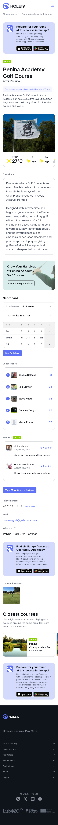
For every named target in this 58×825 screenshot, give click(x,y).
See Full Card (12, 353)
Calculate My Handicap (20, 283)
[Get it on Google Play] (41, 48)
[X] (25, 799)
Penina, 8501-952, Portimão (20, 533)
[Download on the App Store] (24, 48)
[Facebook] (40, 799)
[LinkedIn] (33, 799)
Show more (30, 506)
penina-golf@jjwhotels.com (20, 520)
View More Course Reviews (19, 490)
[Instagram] (18, 799)
